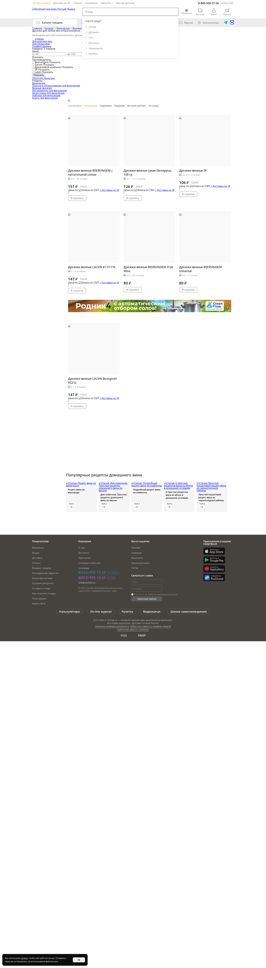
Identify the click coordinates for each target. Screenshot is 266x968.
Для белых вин (41, 43)
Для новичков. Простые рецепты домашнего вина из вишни (114, 497)
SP (36, 69)
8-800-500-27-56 (208, 3)
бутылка (94, 43)
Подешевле (106, 105)
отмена (39, 38)
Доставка (37, 557)
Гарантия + (107, 3)
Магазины (38, 547)
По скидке (153, 105)
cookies (24, 958)
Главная (37, 28)
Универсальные (41, 46)
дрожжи (94, 32)
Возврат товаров (41, 568)
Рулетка (127, 611)
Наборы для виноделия (46, 95)
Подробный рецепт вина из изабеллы (146, 491)
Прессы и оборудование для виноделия (56, 85)
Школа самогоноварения (189, 611)
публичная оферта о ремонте (133, 629)
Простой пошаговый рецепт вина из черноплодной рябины (211, 497)
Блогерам (83, 568)
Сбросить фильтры (43, 78)
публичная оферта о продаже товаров (150, 626)
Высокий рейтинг (136, 105)
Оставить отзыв (41, 588)
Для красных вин (42, 41)
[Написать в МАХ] (232, 22)
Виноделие (63, 28)
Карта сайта (38, 603)
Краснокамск (43, 3)
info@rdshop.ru (87, 582)
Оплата (78, 3)
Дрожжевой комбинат (48, 67)
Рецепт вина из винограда (76, 491)
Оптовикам (91, 3)
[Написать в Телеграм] (225, 22)
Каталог (49, 28)
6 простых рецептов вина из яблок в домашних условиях (177, 495)
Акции (35, 552)
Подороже (119, 105)
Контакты (83, 552)
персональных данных (167, 594)
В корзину (77, 198)
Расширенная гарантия (45, 573)
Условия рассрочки (43, 583)
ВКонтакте (137, 557)
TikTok (134, 568)
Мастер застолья (125, 3)
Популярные (90, 105)
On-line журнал (101, 611)
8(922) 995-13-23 (92, 572)
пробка (93, 53)
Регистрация (39, 598)
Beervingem (42, 62)
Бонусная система (42, 578)
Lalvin (38, 72)
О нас (81, 547)
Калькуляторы (211, 22)
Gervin (38, 64)
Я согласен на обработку (156, 594)
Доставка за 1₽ (61, 3)
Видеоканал (151, 611)
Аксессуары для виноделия (48, 93)
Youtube (135, 547)
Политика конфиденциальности (112, 626)
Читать (71, 507)
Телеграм (136, 552)
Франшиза (84, 557)
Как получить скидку (44, 593)
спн (91, 37)
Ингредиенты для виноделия (49, 90)
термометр (96, 48)
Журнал (188, 22)
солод (92, 26)
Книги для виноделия (45, 98)
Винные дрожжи (42, 88)
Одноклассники (140, 562)
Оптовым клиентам (89, 562)
